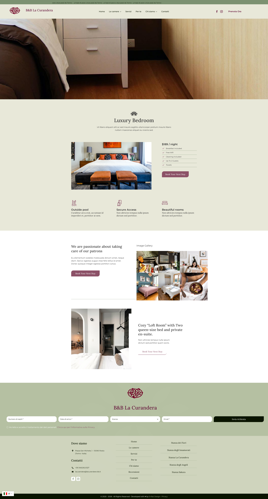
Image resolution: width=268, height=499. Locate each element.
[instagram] (221, 11)
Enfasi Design (154, 497)
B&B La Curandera (39, 10)
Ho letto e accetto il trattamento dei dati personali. (52, 427)
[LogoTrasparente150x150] (135, 386)
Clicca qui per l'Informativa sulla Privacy (76, 427)
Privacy (165, 497)
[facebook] (217, 11)
